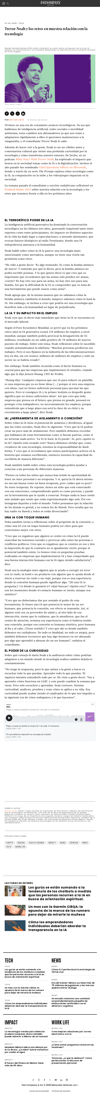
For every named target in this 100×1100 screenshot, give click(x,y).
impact (11, 1022)
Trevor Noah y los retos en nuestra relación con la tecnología (46, 31)
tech (9, 960)
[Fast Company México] (51, 3)
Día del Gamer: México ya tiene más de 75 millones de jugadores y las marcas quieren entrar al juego (73, 985)
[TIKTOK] (33, 1080)
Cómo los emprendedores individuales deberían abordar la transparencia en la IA (26, 1006)
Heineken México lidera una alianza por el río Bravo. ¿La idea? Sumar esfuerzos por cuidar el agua (26, 1050)
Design (21, 843)
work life (60, 1022)
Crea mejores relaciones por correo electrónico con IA (71, 1033)
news (56, 960)
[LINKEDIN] (61, 1080)
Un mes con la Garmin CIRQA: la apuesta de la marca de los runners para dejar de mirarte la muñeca (24, 990)
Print (85, 843)
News (62, 843)
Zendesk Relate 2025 (18, 190)
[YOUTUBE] (55, 1080)
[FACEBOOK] (44, 1080)
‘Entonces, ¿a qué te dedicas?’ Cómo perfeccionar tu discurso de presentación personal (72, 1061)
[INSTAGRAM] (39, 1080)
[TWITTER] (50, 1080)
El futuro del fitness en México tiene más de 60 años (24, 1064)
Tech (21, 23)
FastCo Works (36, 843)
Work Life (20, 847)
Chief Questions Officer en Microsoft (62, 167)
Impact (52, 843)
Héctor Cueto (16, 120)
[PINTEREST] (66, 1080)
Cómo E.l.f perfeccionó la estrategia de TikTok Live (73, 970)
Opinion (74, 843)
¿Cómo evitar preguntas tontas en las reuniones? (73, 1046)
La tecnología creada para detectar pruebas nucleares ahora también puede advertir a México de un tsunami (26, 1034)
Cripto (9, 843)
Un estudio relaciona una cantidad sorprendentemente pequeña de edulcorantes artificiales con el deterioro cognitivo (71, 1002)
